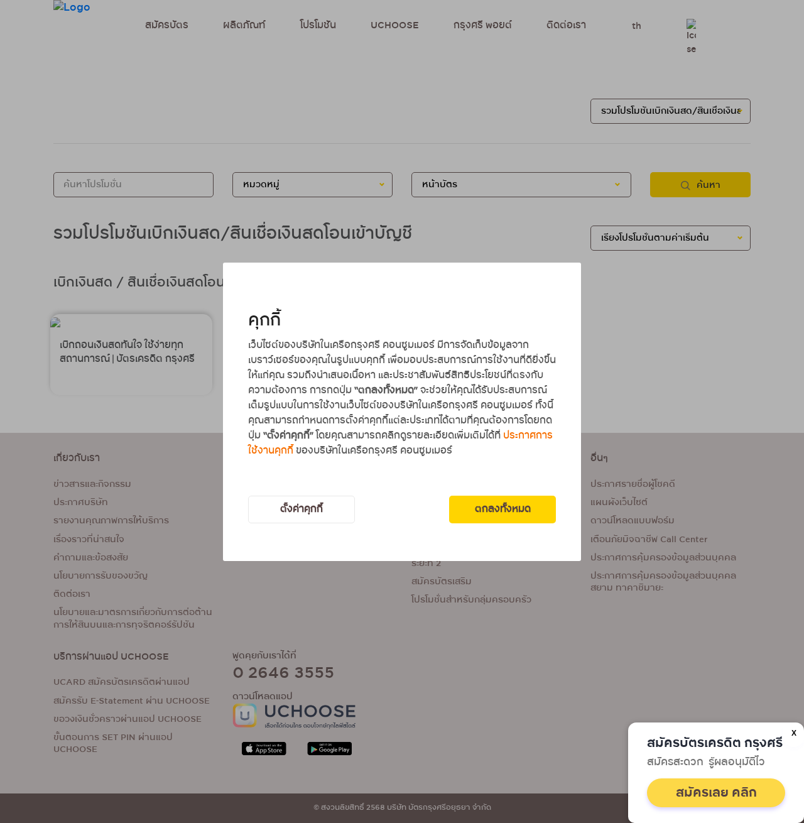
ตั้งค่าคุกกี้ (301, 509)
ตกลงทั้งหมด (503, 509)
